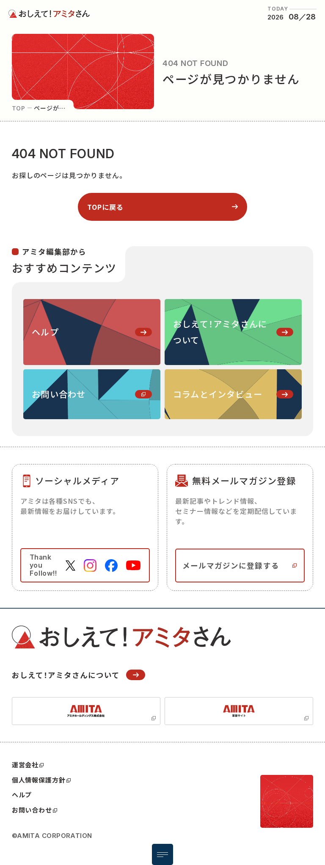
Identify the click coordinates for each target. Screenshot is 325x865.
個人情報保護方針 (39, 779)
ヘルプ (22, 794)
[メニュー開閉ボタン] (162, 854)
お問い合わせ (32, 809)
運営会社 (25, 764)
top (19, 108)
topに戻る (105, 207)
